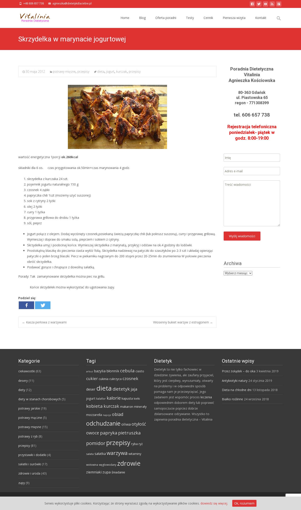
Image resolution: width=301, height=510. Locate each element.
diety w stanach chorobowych (39, 399)
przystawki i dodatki (32, 455)
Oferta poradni (165, 18)
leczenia (206, 397)
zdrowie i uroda (29, 473)
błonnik (112, 371)
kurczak (121, 71)
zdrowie (129, 463)
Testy (190, 18)
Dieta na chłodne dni (236, 390)
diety (21, 390)
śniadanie (118, 472)
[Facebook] (26, 305)
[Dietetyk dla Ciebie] (31, 17)
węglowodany (107, 465)
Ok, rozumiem (244, 503)
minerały (140, 406)
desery (23, 380)
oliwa (126, 424)
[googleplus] (278, 5)
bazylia (100, 371)
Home (125, 18)
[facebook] (252, 5)
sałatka (100, 453)
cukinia (103, 379)
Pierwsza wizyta (234, 18)
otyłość (139, 424)
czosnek (130, 378)
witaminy (134, 454)
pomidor (95, 443)
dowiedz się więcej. (214, 503)
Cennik (208, 18)
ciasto (140, 371)
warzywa (117, 452)
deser (90, 389)
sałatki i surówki (29, 464)
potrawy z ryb (28, 436)
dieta (100, 71)
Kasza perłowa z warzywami (44, 322)
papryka (108, 433)
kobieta (94, 406)
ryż (141, 444)
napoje (107, 415)
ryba (134, 443)
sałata (90, 454)
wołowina (92, 465)
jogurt (110, 71)
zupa (106, 472)
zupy (21, 483)
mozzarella (94, 414)
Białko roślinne (232, 399)
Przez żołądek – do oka (238, 371)
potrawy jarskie (29, 408)
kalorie (114, 398)
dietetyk (121, 389)
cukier (92, 378)
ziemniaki (94, 472)
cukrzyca (115, 379)
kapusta (127, 398)
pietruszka (129, 433)
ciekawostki (26, 371)
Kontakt (260, 18)
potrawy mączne (30, 417)
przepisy (83, 71)
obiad (117, 414)
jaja (134, 389)
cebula (127, 370)
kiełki (137, 399)
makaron (126, 406)
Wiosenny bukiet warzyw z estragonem (183, 322)
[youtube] (265, 5)
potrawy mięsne (64, 71)
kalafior (101, 399)
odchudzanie (103, 423)
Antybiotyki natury (234, 380)
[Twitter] (42, 305)
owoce (92, 433)
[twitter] (259, 5)
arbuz (89, 371)
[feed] (272, 5)
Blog (142, 18)
